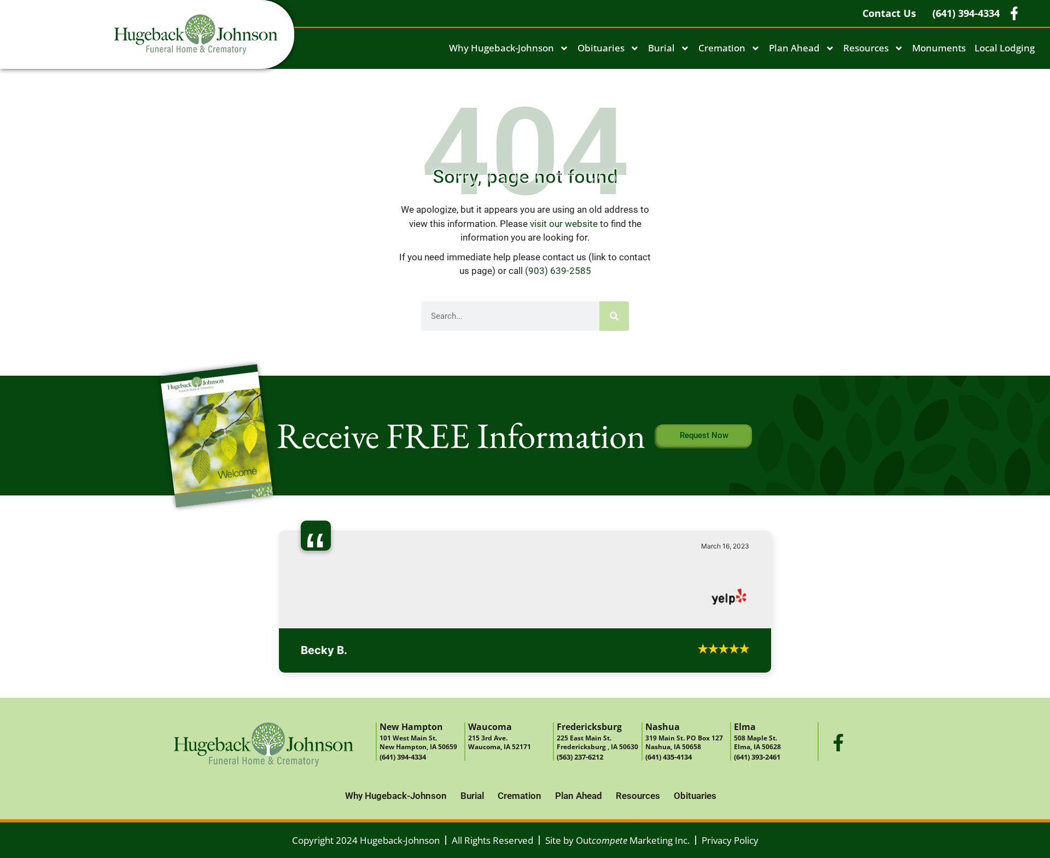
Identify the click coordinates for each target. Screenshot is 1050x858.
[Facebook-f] (838, 727)
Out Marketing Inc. (633, 824)
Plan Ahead (794, 48)
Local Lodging (1005, 48)
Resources (866, 48)
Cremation (721, 48)
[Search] (614, 316)
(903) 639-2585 (558, 270)
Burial (661, 48)
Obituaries (601, 48)
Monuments (939, 48)
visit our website (564, 223)
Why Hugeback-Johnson (501, 48)
